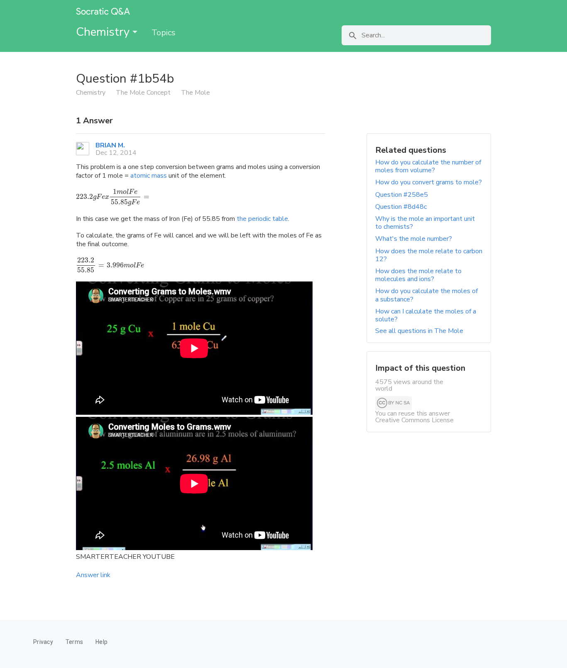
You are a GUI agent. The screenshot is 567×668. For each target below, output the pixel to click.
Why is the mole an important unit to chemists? (425, 222)
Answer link (93, 575)
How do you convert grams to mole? (428, 182)
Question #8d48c (401, 206)
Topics (164, 32)
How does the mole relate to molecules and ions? (418, 275)
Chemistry (104, 32)
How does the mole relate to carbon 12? (428, 255)
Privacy (43, 642)
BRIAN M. (110, 145)
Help (101, 642)
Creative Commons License (414, 420)
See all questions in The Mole (419, 330)
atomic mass (148, 175)
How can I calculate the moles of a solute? (425, 315)
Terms (74, 642)
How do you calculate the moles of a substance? (426, 294)
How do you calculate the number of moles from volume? (428, 166)
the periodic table (262, 218)
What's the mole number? (413, 238)
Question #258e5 (401, 194)
